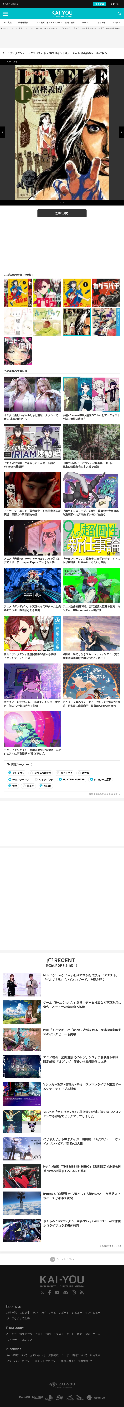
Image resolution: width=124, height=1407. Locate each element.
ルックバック (45, 779)
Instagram (74, 1292)
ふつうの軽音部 (42, 772)
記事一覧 (11, 1312)
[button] (2, 132)
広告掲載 (53, 1355)
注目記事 (25, 1312)
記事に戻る (62, 213)
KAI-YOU (4, 28)
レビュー (29, 28)
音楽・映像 (83, 1333)
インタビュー (92, 1312)
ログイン (114, 3)
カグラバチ (66, 772)
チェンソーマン (20, 779)
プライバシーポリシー (19, 1360)
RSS (82, 1292)
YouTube (57, 1292)
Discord (65, 1292)
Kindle (47, 785)
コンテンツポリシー (46, 1360)
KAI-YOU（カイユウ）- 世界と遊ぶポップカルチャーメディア (62, 13)
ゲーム (96, 1333)
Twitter (42, 1292)
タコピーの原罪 (102, 779)
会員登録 (99, 3)
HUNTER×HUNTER (73, 779)
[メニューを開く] (5, 13)
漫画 (14, 785)
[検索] (119, 13)
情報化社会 (26, 1333)
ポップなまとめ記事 (18, 1318)
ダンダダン (18, 772)
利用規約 (95, 1355)
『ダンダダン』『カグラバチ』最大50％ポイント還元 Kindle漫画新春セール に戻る (57, 53)
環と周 (85, 772)
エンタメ (27, 1339)
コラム (52, 1312)
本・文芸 (11, 1333)
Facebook (49, 1292)
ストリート (12, 1339)
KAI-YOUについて (16, 1355)
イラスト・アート (63, 1333)
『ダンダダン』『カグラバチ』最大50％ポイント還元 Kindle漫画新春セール (92, 28)
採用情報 (83, 1360)
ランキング (39, 1312)
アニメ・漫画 (17, 28)
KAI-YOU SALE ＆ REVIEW (47, 28)
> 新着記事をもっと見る (110, 1246)
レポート (64, 1312)
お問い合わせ (38, 1355)
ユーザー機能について (74, 1355)
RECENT (64, 960)
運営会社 (66, 1360)
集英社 (30, 785)
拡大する (63, 196)
